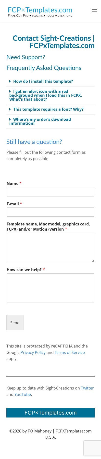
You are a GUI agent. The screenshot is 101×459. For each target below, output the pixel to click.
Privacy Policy (33, 352)
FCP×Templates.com (51, 412)
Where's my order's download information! (40, 121)
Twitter (87, 388)
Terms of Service (70, 352)
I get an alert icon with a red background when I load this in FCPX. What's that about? (45, 95)
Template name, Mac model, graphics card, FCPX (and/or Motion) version (48, 227)
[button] (50, 81)
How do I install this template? (43, 81)
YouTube (22, 394)
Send (15, 322)
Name (14, 183)
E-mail (14, 204)
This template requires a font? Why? (48, 109)
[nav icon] (94, 11)
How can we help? (26, 269)
